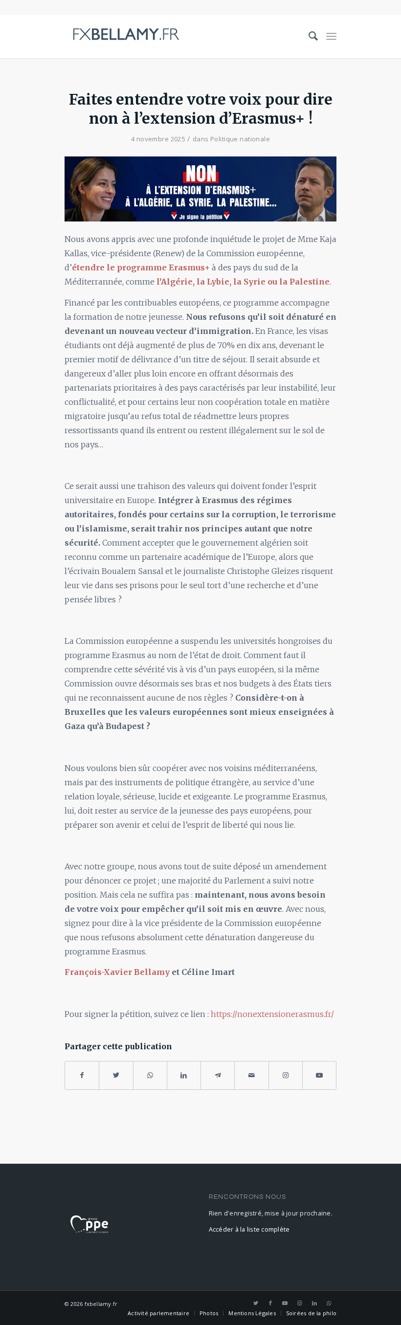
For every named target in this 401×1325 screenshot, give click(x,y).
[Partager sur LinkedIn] (183, 1075)
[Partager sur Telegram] (217, 1075)
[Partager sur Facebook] (82, 1075)
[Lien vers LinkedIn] (314, 1303)
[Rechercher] (309, 36)
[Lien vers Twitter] (255, 1303)
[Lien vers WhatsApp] (329, 1303)
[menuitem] (309, 36)
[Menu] (331, 36)
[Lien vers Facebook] (270, 1303)
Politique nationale (240, 138)
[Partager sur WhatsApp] (150, 1075)
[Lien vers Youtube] (319, 1075)
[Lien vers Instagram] (285, 1075)
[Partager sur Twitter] (116, 1075)
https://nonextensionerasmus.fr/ (272, 1014)
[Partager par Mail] (251, 1075)
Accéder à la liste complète (249, 1229)
